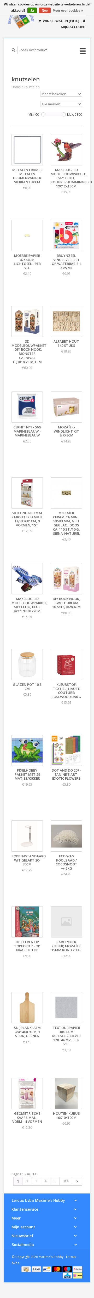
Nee (45, 10)
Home (16, 86)
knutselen (32, 86)
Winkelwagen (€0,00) (61, 20)
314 (65, 1181)
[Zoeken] (13, 50)
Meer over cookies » (68, 10)
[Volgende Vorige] (77, 1181)
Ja (32, 10)
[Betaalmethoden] (26, 1269)
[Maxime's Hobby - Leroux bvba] (21, 19)
